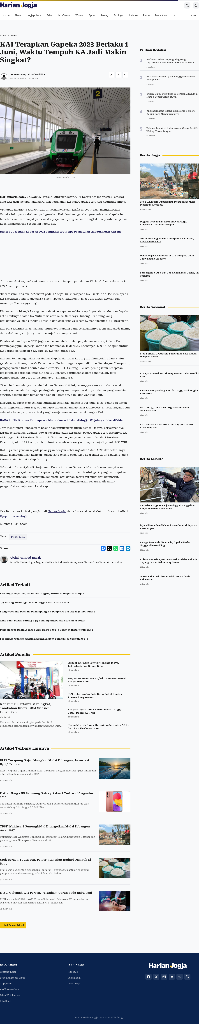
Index (193, 15)
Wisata (79, 15)
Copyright (6, 983)
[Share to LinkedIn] (122, 548)
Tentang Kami (8, 972)
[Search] (187, 5)
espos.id (73, 972)
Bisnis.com (74, 978)
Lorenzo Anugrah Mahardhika (27, 74)
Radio (146, 15)
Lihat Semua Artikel (13, 925)
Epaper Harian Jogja (14, 516)
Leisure (133, 15)
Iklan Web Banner (10, 995)
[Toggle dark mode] (196, 5)
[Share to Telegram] (128, 548)
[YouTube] (172, 977)
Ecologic (119, 15)
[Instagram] (164, 977)
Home (6, 15)
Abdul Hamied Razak (25, 557)
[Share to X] (109, 548)
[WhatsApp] (187, 977)
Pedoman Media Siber (12, 978)
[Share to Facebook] (103, 548)
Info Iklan (5, 1001)
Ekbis (49, 15)
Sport (92, 15)
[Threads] (179, 977)
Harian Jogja (57, 511)
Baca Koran (161, 15)
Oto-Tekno (64, 15)
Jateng (104, 15)
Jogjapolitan (34, 15)
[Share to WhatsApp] (115, 548)
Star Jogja (74, 983)
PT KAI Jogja (18, 537)
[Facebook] (148, 977)
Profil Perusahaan (10, 989)
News (18, 15)
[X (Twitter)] (156, 977)
